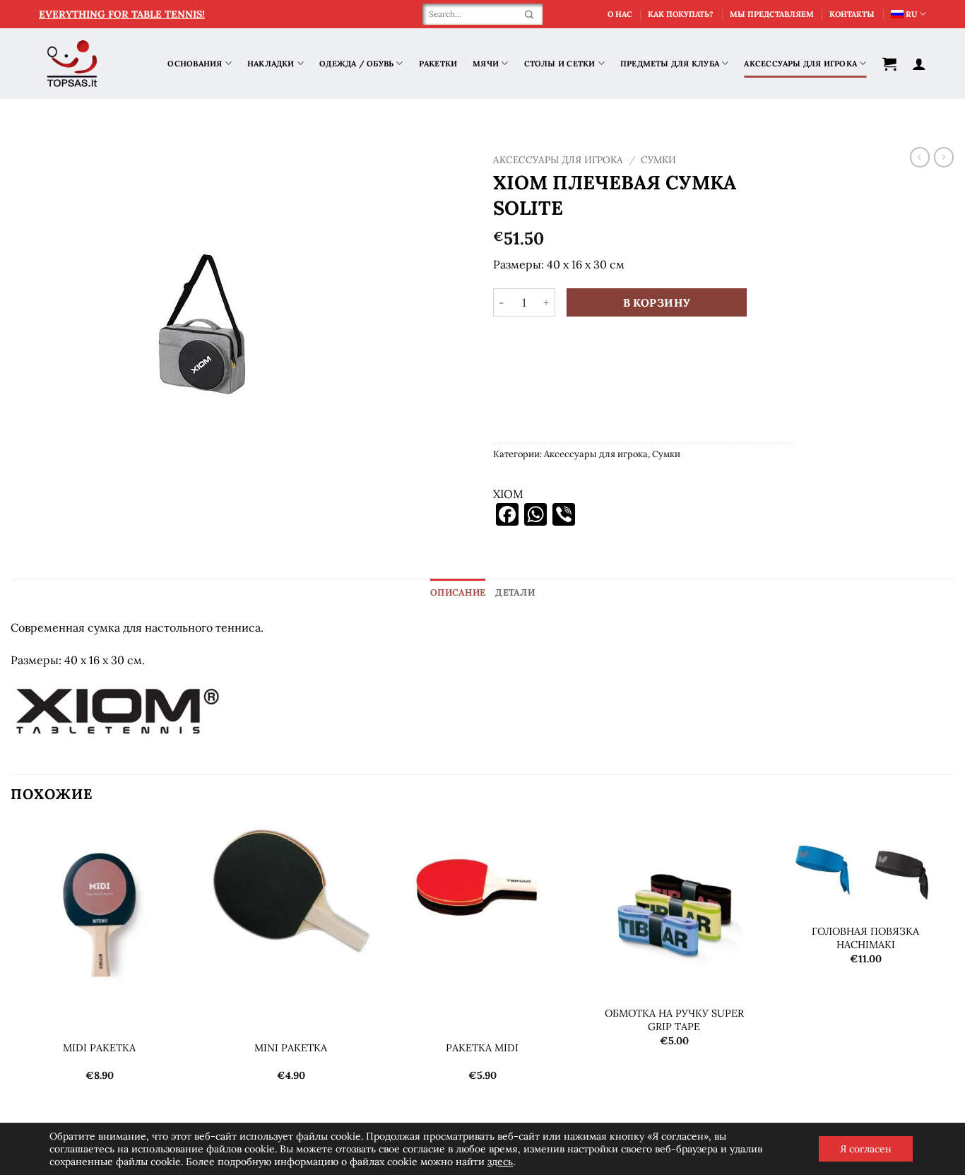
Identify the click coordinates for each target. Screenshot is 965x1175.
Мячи (486, 64)
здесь (500, 1161)
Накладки (271, 64)
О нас (620, 14)
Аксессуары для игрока (800, 64)
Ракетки (438, 64)
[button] (889, 63)
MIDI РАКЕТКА (99, 1047)
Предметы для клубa (669, 64)
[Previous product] (944, 157)
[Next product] (920, 157)
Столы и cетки (560, 64)
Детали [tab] (515, 592)
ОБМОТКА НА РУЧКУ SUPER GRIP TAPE (674, 1020)
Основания (194, 64)
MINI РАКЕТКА (290, 1047)
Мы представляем (772, 14)
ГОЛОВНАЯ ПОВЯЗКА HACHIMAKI (865, 938)
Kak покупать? (681, 14)
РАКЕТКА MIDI (482, 1047)
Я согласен (866, 1148)
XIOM (508, 494)
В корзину (657, 302)
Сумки (658, 159)
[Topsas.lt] (72, 64)
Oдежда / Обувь (356, 64)
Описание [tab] (457, 592)
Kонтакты (852, 14)
